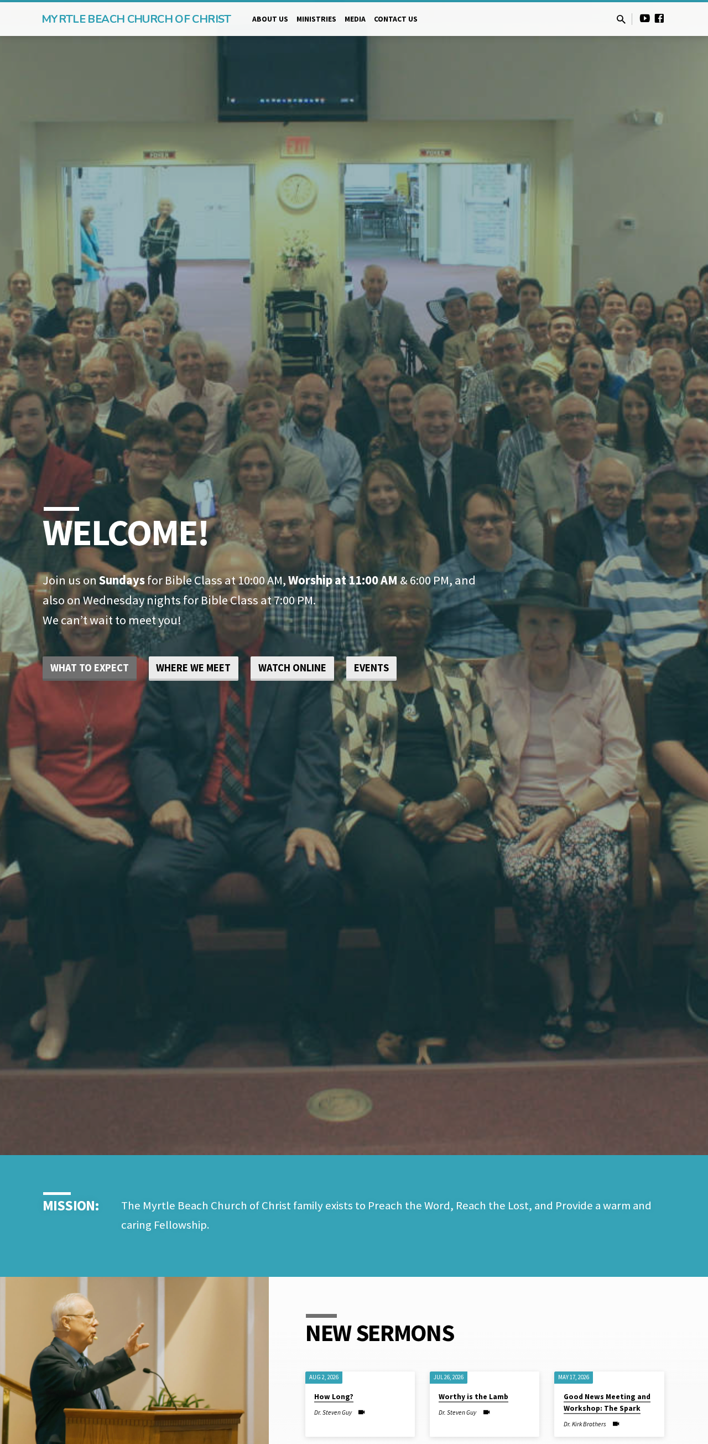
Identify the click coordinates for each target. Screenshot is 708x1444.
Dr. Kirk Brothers (585, 1424)
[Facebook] (659, 18)
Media (355, 19)
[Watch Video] (361, 1412)
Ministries (316, 19)
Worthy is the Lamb (473, 1397)
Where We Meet (193, 667)
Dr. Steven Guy (333, 1412)
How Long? (333, 1397)
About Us (270, 19)
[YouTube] (645, 18)
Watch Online (292, 667)
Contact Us (396, 19)
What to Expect (89, 667)
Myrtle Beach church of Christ (136, 19)
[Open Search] (621, 19)
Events (371, 667)
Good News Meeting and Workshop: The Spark (607, 1403)
